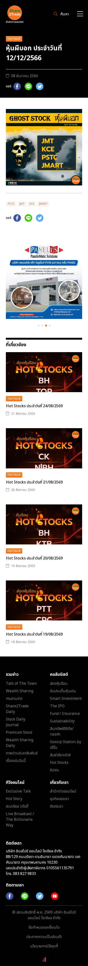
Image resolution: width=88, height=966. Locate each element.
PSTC (11, 204)
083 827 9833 (24, 874)
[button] (38, 325)
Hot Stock (14, 39)
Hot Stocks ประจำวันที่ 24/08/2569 (34, 406)
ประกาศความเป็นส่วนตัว (44, 937)
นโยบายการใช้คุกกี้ (44, 946)
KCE (31, 204)
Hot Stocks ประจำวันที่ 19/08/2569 (34, 634)
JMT (22, 204)
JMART (43, 204)
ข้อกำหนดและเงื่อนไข (44, 927)
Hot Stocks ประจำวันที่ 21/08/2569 (34, 482)
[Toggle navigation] (80, 14)
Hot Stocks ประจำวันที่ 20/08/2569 (34, 558)
